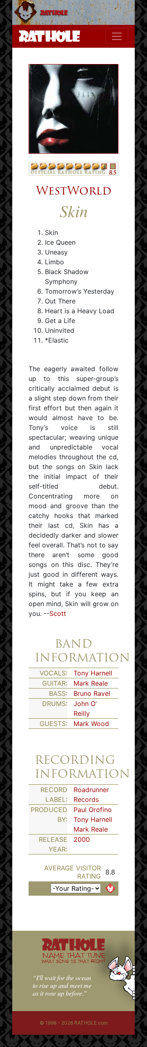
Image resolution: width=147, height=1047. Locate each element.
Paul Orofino (93, 810)
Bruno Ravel (92, 693)
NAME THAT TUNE (73, 957)
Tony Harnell (93, 673)
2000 (82, 839)
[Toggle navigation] (116, 36)
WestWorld (73, 190)
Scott (57, 613)
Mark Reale (91, 683)
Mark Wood (91, 723)
